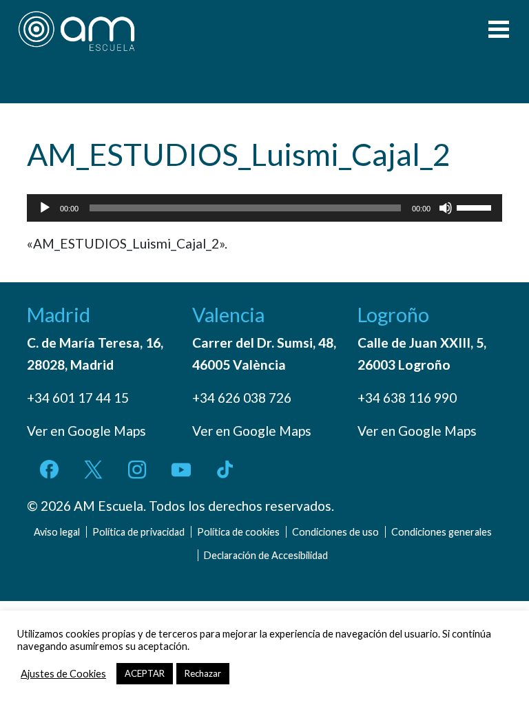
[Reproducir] (45, 208)
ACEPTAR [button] (145, 673)
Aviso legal (57, 532)
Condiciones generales (441, 532)
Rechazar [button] (203, 673)
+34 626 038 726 (241, 398)
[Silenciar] (446, 208)
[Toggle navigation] (498, 31)
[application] (264, 208)
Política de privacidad (138, 532)
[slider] (476, 206)
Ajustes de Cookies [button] (63, 674)
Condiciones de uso (335, 532)
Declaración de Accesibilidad (266, 555)
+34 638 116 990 (407, 398)
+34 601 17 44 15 (78, 398)
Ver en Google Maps (86, 431)
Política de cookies (238, 532)
